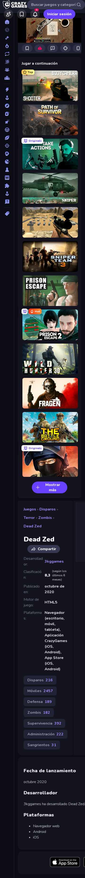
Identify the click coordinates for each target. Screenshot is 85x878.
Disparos (47, 509)
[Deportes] (7, 138)
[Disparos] (7, 146)
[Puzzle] (7, 186)
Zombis (45, 517)
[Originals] (7, 62)
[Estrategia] (7, 154)
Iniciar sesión (59, 14)
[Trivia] (7, 202)
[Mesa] (7, 170)
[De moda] (7, 46)
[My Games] (21, 14)
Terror (29, 517)
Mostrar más (52, 487)
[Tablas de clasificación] (7, 78)
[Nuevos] (7, 38)
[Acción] (7, 90)
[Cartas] (7, 114)
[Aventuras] (7, 106)
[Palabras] (7, 178)
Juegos (30, 509)
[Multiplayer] (7, 70)
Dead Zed (33, 526)
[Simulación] (7, 194)
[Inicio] (7, 22)
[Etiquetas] (7, 214)
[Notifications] (35, 14)
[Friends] (8, 14)
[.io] (7, 162)
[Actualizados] (7, 54)
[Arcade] (7, 98)
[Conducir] (7, 130)
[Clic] (7, 122)
